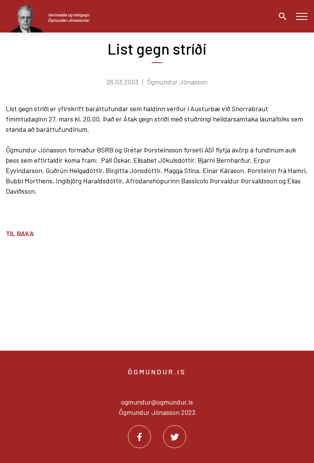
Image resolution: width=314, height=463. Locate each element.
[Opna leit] (280, 16)
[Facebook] (139, 436)
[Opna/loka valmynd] (301, 16)
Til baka (20, 233)
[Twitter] (174, 436)
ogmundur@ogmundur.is (157, 402)
